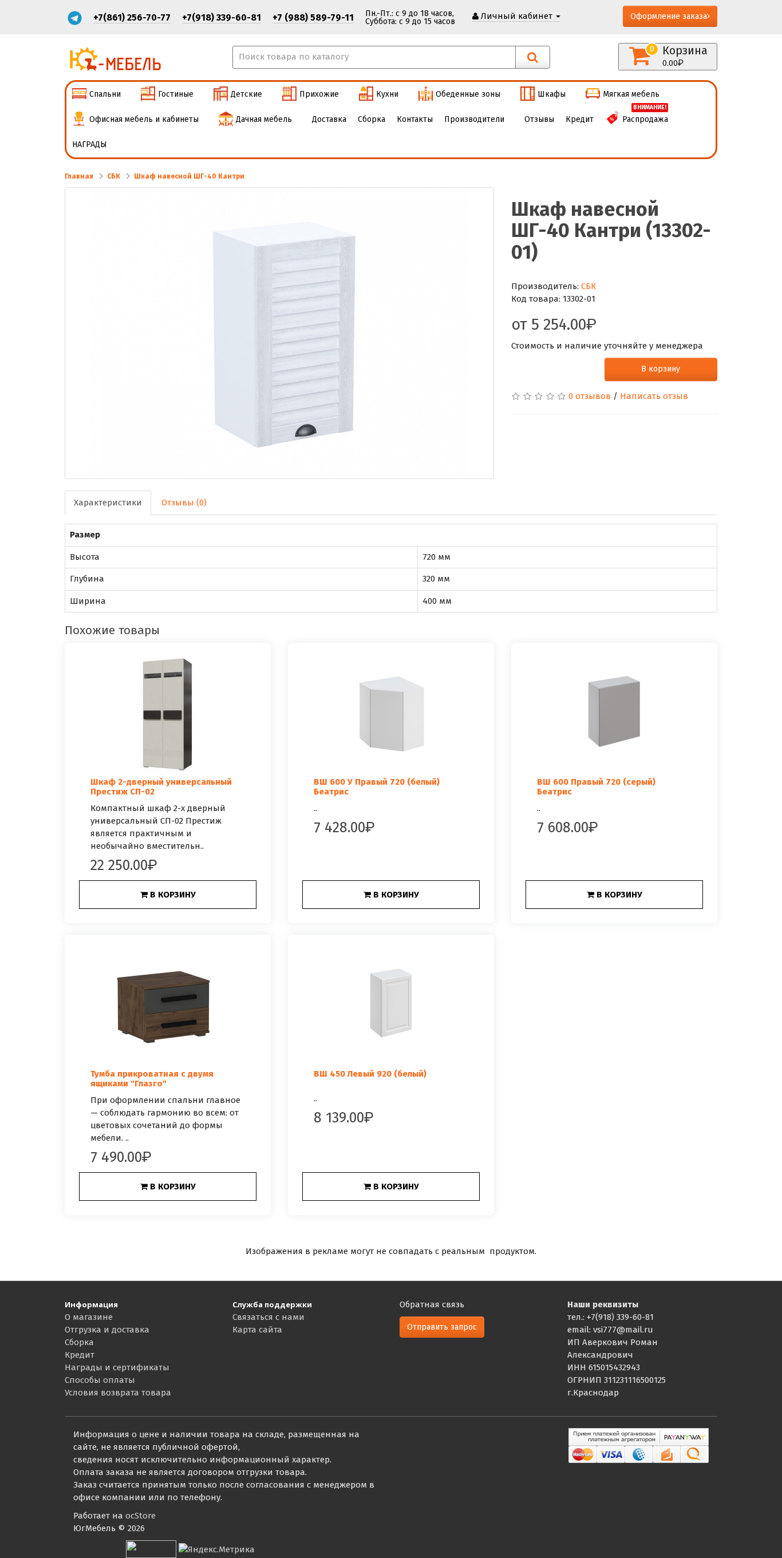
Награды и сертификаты (117, 1367)
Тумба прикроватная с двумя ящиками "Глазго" (152, 1079)
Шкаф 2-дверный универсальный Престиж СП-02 (161, 787)
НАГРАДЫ (89, 144)
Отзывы (539, 119)
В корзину (660, 369)
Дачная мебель (264, 119)
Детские (246, 94)
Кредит (580, 119)
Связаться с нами (268, 1317)
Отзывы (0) (184, 502)
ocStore (140, 1515)
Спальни (105, 94)
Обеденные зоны (468, 94)
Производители (474, 119)
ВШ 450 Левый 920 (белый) (370, 1074)
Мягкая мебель (631, 94)
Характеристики (108, 502)
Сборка (371, 119)
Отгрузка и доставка (107, 1329)
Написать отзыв (654, 396)
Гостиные (175, 94)
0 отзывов (589, 396)
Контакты (415, 119)
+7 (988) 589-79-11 (313, 17)
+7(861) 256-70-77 (132, 17)
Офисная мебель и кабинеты (144, 119)
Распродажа (645, 115)
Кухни (387, 94)
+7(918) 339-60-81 (221, 17)
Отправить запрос (442, 1327)
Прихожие (319, 94)
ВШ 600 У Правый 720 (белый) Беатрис (377, 787)
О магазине (89, 1317)
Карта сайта (257, 1329)
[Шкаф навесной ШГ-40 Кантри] (279, 333)
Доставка (329, 119)
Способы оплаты (100, 1380)
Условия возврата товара (118, 1392)
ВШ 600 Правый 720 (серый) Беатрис (596, 787)
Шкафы (552, 94)
